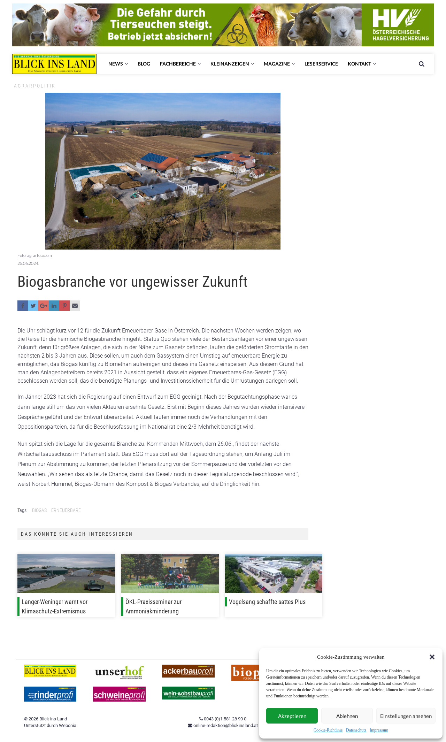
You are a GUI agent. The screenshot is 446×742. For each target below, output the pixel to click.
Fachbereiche (178, 64)
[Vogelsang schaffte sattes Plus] (273, 575)
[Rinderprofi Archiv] (50, 700)
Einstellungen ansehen (406, 716)
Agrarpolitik (35, 86)
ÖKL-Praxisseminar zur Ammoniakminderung (153, 606)
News (115, 64)
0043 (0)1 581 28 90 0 (224, 718)
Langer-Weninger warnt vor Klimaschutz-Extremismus (54, 606)
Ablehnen (347, 716)
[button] (432, 656)
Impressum (379, 730)
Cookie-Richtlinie (328, 730)
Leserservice (321, 64)
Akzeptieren (292, 716)
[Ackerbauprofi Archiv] (188, 676)
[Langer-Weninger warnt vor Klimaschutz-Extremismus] (66, 575)
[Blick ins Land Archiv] (50, 675)
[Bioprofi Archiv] (257, 679)
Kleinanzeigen (229, 64)
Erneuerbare (66, 510)
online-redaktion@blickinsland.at (225, 725)
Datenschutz (356, 730)
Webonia (67, 725)
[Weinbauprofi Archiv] (188, 698)
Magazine (277, 64)
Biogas (39, 510)
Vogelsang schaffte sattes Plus (267, 601)
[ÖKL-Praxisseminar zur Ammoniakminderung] (170, 575)
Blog (144, 64)
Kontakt (359, 64)
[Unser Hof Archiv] (119, 678)
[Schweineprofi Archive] (119, 700)
